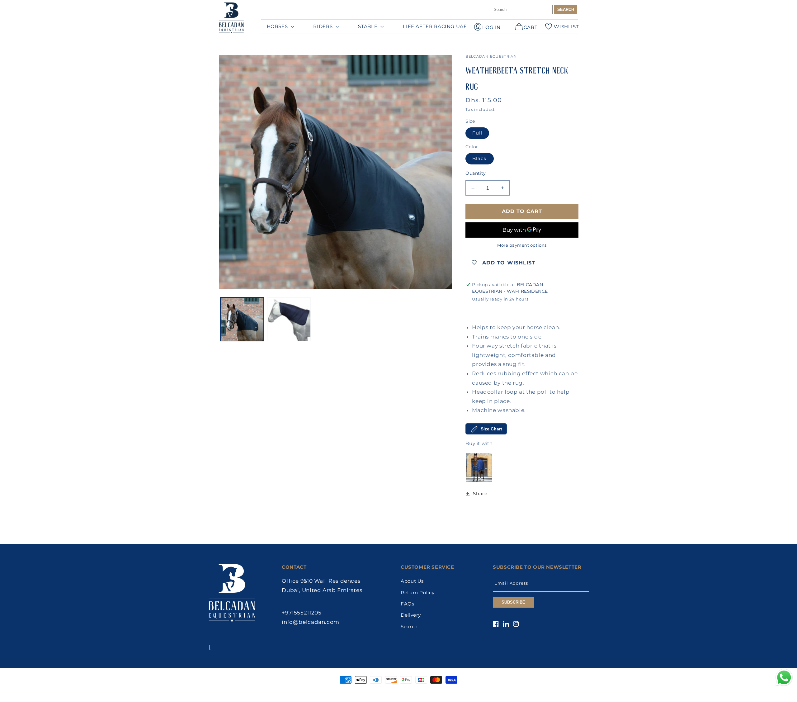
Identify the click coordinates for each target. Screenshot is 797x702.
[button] (280, 26)
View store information (502, 309)
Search (409, 626)
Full (477, 133)
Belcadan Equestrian (386, 692)
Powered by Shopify (426, 692)
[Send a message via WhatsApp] (784, 677)
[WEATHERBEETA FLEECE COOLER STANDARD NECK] (478, 467)
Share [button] (480, 493)
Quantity (475, 173)
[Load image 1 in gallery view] (242, 319)
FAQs (407, 604)
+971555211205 (301, 613)
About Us (412, 581)
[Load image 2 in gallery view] (289, 319)
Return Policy (417, 592)
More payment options (522, 245)
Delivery (411, 615)
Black (479, 158)
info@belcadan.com (310, 622)
